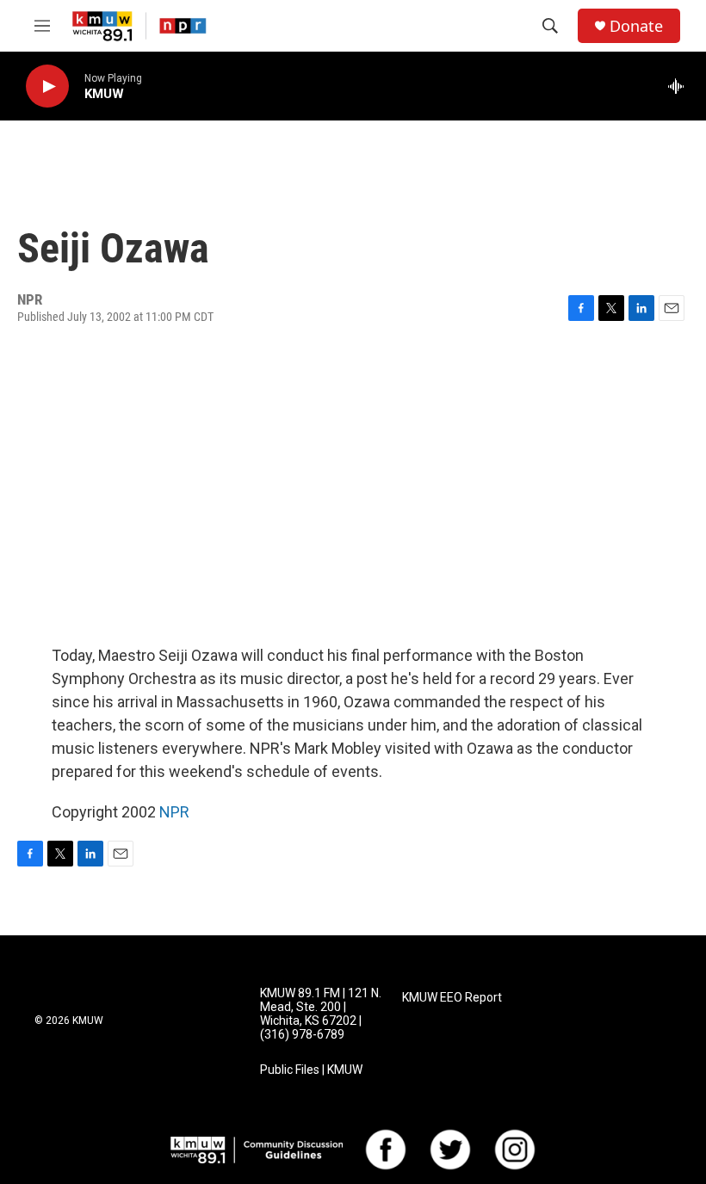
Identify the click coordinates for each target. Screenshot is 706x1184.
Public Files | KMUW (311, 1070)
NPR (174, 812)
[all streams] (680, 86)
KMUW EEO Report (452, 997)
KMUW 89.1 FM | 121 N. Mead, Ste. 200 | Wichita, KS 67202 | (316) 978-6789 (320, 1014)
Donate (636, 26)
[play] (47, 86)
